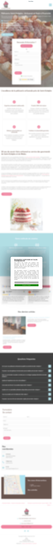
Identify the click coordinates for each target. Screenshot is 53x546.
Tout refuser (30, 1)
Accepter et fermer (26, 285)
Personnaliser (26, 282)
